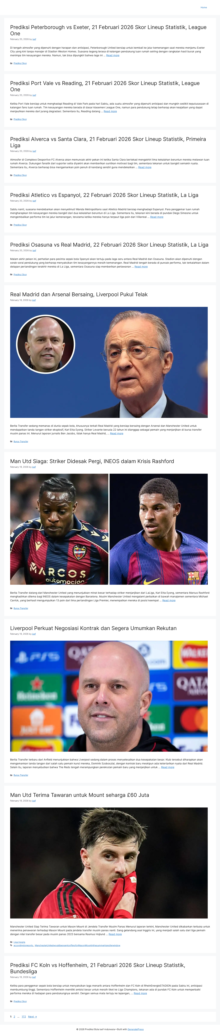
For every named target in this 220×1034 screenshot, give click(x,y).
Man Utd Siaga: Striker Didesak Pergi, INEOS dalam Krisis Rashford (92, 461)
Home (204, 7)
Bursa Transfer (21, 441)
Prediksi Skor (20, 63)
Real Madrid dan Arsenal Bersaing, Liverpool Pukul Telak (79, 294)
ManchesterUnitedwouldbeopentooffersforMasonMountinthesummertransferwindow (77, 945)
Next (32, 1016)
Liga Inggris (19, 942)
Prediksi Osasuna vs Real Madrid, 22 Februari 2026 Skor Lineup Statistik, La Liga (109, 244)
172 (24, 1016)
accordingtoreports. (24, 945)
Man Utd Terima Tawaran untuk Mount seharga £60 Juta (79, 795)
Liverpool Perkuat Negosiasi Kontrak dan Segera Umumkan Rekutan (93, 628)
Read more (112, 55)
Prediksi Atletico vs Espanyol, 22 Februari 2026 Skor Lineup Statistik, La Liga (104, 195)
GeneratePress (136, 1029)
